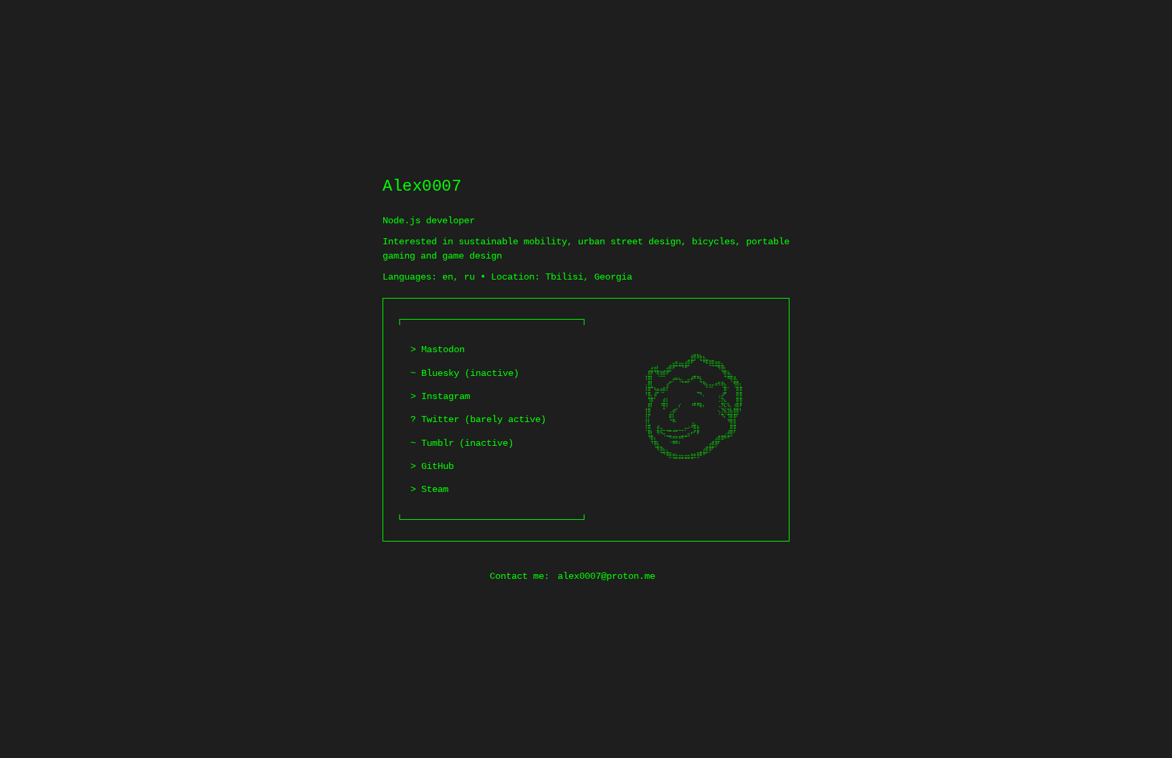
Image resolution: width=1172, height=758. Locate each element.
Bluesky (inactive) (470, 373)
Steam (434, 489)
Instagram (445, 396)
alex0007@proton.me (606, 576)
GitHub (437, 466)
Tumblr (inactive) (467, 443)
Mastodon (443, 349)
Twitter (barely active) (483, 419)
